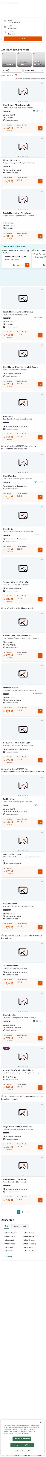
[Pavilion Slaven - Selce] (23, 785)
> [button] (28, 1212)
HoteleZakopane (10, 1233)
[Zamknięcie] (41, 1422)
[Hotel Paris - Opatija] (23, 515)
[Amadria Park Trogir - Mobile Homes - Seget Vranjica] (23, 1056)
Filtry (6, 70)
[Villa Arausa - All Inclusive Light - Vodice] (23, 729)
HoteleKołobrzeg (29, 1244)
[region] (23, 91)
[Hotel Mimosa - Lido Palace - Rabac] (23, 1166)
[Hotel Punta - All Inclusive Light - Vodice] (23, 91)
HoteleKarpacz (29, 1240)
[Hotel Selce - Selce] (23, 403)
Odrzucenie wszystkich (22, 1438)
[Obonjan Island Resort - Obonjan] (23, 840)
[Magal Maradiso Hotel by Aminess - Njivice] (23, 1113)
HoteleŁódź (8, 1247)
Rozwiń (9, 1256)
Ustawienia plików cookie (21, 1451)
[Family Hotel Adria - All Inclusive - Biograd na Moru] (23, 199)
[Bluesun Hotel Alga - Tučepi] (23, 146)
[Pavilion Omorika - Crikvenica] (23, 674)
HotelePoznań (9, 1244)
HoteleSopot (9, 1240)
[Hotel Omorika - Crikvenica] (23, 1001)
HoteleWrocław (29, 1233)
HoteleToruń (28, 1247)
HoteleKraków (9, 1236)
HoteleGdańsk (28, 1236)
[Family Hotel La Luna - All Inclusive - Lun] (23, 298)
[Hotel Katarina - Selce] (23, 462)
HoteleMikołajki (29, 1251)
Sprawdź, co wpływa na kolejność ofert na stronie (31, 78)
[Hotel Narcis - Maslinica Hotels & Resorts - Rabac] (23, 353)
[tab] (18, 156)
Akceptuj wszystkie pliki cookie (22, 1445)
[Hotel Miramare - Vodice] (23, 890)
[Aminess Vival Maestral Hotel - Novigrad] (23, 568)
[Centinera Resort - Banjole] (23, 952)
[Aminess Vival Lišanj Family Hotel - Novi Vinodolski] (23, 622)
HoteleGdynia (9, 1251)
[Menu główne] (42, 3)
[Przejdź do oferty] (40, 128)
